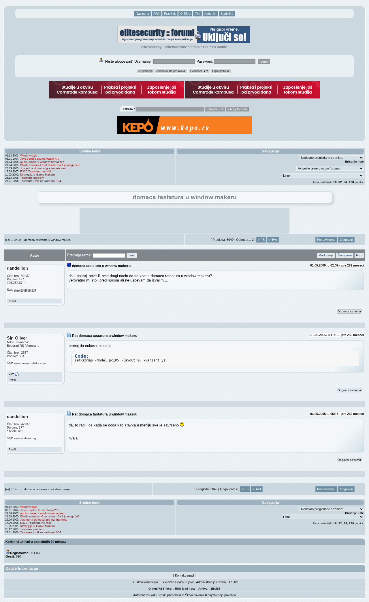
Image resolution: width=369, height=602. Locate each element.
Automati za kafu (145, 595)
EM (213, 588)
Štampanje (344, 255)
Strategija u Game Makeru (37, 174)
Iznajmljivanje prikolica (220, 595)
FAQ (156, 13)
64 (345, 182)
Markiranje (326, 255)
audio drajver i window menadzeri (42, 161)
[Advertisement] (184, 221)
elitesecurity (151, 47)
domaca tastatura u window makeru (47, 239)
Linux (17, 239)
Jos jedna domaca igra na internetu (43, 168)
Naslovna (142, 13)
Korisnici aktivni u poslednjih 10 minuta (35, 541)
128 (351, 182)
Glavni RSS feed (160, 588)
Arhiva (203, 588)
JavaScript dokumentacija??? (39, 158)
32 (340, 182)
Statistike (227, 13)
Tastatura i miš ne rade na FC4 (40, 180)
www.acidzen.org (25, 289)
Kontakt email (184, 575)
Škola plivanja (194, 595)
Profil (12, 301)
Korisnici (210, 13)
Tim (197, 13)
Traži (131, 255)
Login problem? (221, 71)
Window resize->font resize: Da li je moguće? (50, 165)
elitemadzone (176, 47)
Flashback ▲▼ (199, 71)
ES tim (233, 582)
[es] (7, 239)
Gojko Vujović (185, 582)
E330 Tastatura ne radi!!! (36, 171)
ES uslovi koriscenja (144, 582)
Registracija (145, 71)
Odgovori (346, 239)
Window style (28, 155)
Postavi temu (326, 239)
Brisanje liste (354, 161)
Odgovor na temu (349, 311)
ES (218, 588)
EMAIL (195, 47)
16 (335, 182)
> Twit (273, 239)
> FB (261, 239)
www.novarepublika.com (30, 363)
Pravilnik (170, 13)
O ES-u (185, 13)
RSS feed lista (185, 588)
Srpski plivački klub (170, 595)
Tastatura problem (32, 177)
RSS (205, 47)
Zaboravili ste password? (171, 71)
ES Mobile (220, 47)
